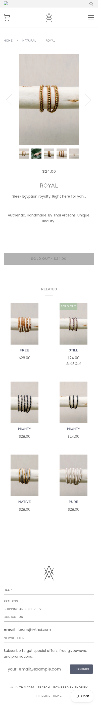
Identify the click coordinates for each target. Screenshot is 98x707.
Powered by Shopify (70, 687)
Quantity (49, 231)
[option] (49, 99)
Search (43, 687)
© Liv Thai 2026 (22, 687)
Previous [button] (12, 99)
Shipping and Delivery (23, 609)
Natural (29, 40)
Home (8, 40)
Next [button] (85, 99)
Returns (11, 601)
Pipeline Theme (49, 695)
